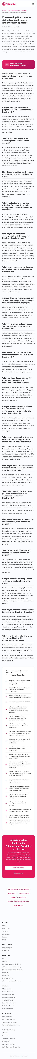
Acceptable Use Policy (9, 1044)
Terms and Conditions (8, 1038)
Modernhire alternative (9, 1003)
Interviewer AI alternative (9, 997)
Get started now (18, 868)
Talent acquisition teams (9, 1022)
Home (4, 10)
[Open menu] (33, 4)
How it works (6, 928)
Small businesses (7, 1016)
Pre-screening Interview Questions (12, 970)
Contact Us (5, 1036)
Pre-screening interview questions (17, 10)
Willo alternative (7, 989)
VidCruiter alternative (8, 1006)
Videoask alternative (8, 1000)
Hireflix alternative (7, 992)
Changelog (5, 950)
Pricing (4, 926)
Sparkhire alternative (8, 994)
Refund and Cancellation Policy (11, 1047)
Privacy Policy (6, 1041)
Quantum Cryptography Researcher (18, 901)
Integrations (5, 934)
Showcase (5, 931)
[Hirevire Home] (9, 4)
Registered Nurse (24, 893)
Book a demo (18, 873)
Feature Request (7, 948)
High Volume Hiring (7, 978)
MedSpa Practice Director (18, 897)
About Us (5, 1033)
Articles (4, 961)
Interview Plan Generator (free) (11, 964)
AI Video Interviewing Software (11, 981)
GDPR (4, 940)
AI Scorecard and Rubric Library (11, 967)
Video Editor (11, 893)
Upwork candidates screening (11, 1025)
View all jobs (18, 905)
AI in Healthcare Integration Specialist (18, 889)
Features (5, 937)
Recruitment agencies (8, 1019)
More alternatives (7, 1008)
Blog (3, 958)
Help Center (5, 972)
